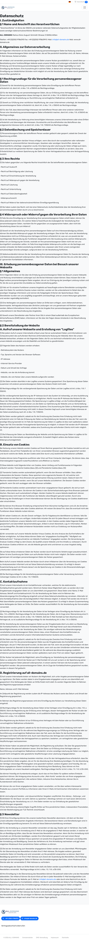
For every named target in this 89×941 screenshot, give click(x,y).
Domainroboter (27, 937)
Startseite (65, 937)
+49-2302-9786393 (11, 918)
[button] (70, 2)
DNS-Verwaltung (42, 937)
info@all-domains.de (60, 39)
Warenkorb (82, 2)
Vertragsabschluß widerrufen (13, 926)
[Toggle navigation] (85, 7)
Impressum (55, 937)
